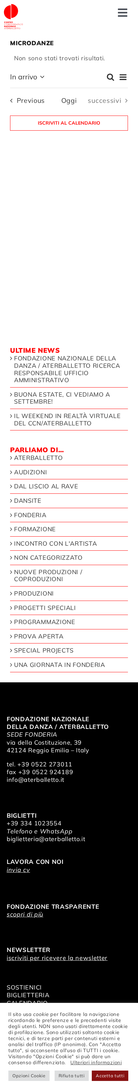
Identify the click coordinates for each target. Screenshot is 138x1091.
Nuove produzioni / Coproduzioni (48, 575)
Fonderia (30, 515)
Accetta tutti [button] (110, 1075)
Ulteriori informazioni (96, 1062)
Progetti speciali (45, 608)
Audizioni (30, 472)
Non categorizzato (48, 557)
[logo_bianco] (13, 6)
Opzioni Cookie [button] (29, 1075)
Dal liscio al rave (46, 486)
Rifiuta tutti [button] (72, 1075)
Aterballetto (38, 458)
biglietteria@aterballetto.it (46, 839)
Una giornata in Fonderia (59, 665)
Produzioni (34, 593)
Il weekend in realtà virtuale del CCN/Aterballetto (67, 419)
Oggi (69, 100)
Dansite (28, 500)
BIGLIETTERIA (28, 995)
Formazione (35, 529)
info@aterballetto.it (35, 779)
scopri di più (25, 914)
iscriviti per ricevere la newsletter (57, 958)
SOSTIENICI (24, 987)
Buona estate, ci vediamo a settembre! (62, 398)
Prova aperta (38, 636)
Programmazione (44, 622)
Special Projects (44, 650)
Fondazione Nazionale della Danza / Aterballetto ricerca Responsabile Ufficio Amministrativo (67, 369)
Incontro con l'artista (55, 543)
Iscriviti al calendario (69, 123)
